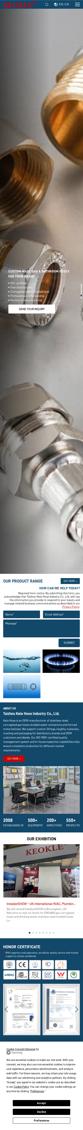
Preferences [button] (37, 1091)
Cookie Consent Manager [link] (21, 1049)
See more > (70, 581)
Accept (41, 1103)
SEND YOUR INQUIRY (32, 309)
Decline (41, 1111)
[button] (81, 284)
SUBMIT (69, 642)
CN (67, 4)
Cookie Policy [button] (21, 1086)
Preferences (41, 1120)
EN (61, 4)
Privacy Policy (70, 606)
